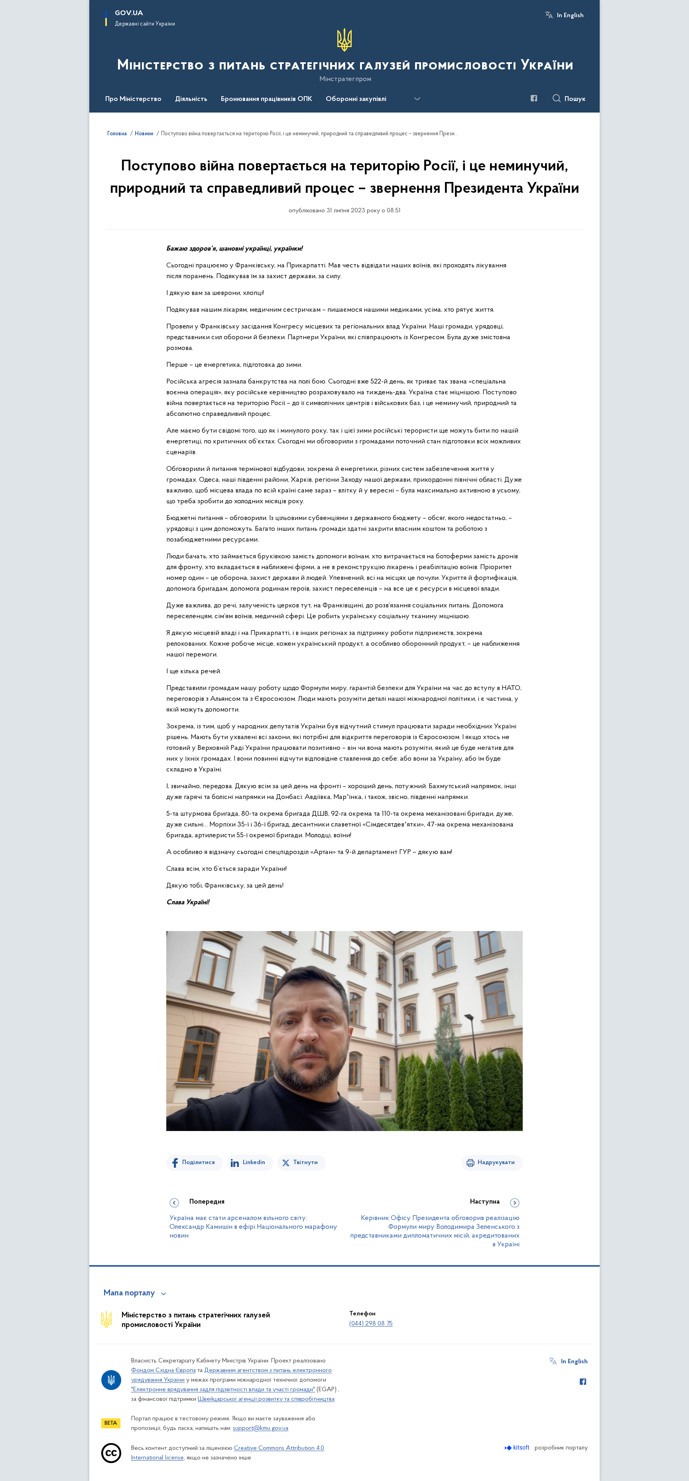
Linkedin (254, 1162)
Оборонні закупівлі (356, 99)
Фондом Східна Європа (163, 1370)
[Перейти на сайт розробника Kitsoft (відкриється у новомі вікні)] (518, 1448)
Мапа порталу (129, 1293)
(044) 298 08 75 (371, 1324)
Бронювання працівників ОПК (266, 99)
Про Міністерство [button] (133, 99)
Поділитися (198, 1162)
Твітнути (305, 1162)
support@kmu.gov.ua (260, 1428)
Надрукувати (496, 1162)
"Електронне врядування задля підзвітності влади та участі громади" (223, 1389)
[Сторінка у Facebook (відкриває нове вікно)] (534, 98)
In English (570, 15)
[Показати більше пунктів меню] (417, 99)
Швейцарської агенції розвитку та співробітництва (266, 1399)
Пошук (575, 99)
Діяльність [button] (191, 99)
